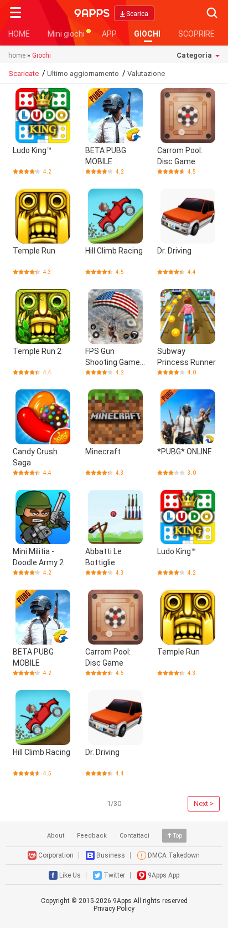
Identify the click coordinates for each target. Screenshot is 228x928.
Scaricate (23, 73)
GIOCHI (147, 33)
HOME (19, 33)
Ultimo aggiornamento (83, 73)
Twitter (114, 875)
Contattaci (134, 835)
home (16, 55)
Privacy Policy (114, 908)
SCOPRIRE (196, 33)
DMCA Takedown (174, 855)
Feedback (92, 835)
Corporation (56, 855)
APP (109, 33)
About (55, 835)
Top (177, 836)
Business (110, 855)
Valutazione (146, 73)
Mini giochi (66, 33)
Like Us (70, 875)
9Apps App (163, 875)
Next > (204, 803)
